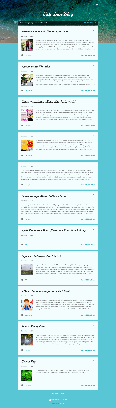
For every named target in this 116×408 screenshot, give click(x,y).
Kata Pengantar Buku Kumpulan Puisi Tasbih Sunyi (53, 230)
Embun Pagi (28, 361)
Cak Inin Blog (58, 14)
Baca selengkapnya (88, 55)
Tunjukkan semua (90, 23)
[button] (94, 30)
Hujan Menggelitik (33, 326)
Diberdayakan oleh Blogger (59, 399)
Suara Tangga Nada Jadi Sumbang (43, 196)
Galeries (62, 403)
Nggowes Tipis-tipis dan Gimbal (40, 256)
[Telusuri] (97, 5)
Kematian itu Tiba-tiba (35, 66)
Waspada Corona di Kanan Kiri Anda (44, 31)
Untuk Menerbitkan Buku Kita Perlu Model (48, 101)
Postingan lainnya (58, 393)
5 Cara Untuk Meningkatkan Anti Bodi (45, 291)
